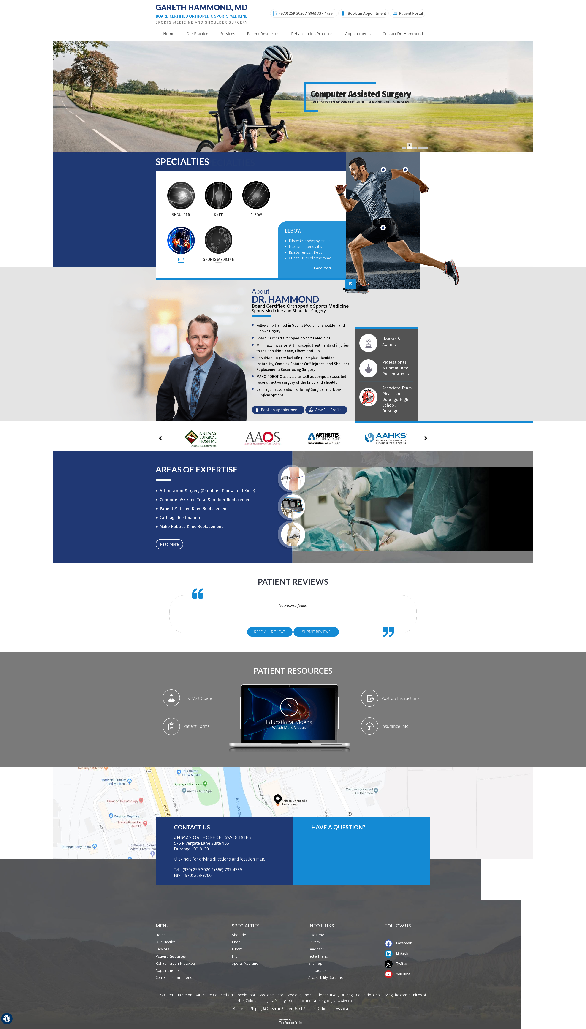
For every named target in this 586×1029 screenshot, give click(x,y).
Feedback (316, 949)
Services (227, 33)
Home (168, 33)
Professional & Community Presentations (395, 368)
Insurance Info (395, 726)
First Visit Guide (197, 698)
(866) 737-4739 (320, 13)
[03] (414, 148)
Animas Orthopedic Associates (328, 1009)
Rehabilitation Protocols (312, 33)
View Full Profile (328, 409)
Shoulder (181, 195)
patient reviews (293, 581)
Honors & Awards (391, 342)
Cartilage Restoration (180, 517)
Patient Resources (263, 33)
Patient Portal (411, 13)
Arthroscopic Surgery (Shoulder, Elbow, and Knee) (207, 490)
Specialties (182, 161)
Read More (323, 274)
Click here (183, 859)
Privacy (314, 942)
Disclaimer (317, 935)
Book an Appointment (367, 13)
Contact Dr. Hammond (403, 33)
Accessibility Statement (327, 977)
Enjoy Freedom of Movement (362, 94)
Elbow (256, 195)
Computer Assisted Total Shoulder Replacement (206, 499)
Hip (181, 239)
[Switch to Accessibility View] (7, 1018)
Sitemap (315, 963)
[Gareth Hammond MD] (201, 13)
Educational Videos (289, 721)
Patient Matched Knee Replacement (194, 508)
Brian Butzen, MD (285, 1009)
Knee (218, 195)
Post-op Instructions (400, 698)
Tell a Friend (318, 956)
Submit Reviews (316, 631)
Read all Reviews (270, 631)
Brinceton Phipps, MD (250, 1009)
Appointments (358, 33)
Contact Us (192, 827)
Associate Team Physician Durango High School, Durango (397, 399)
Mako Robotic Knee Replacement (191, 526)
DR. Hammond (285, 299)
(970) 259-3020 (291, 13)
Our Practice (197, 33)
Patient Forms (196, 726)
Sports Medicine (218, 239)
